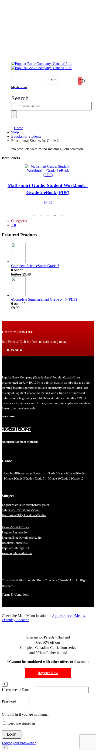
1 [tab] (34, 215)
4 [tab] (55, 215)
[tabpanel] (48, 184)
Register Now (48, 673)
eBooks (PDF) (14, 515)
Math (15, 504)
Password (9, 701)
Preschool (10, 473)
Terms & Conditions (15, 594)
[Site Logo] (41, 66)
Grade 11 (66, 478)
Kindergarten (24, 473)
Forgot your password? (19, 743)
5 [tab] (62, 215)
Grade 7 (62, 473)
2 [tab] (41, 215)
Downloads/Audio (34, 515)
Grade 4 (30, 478)
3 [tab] (48, 215)
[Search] (14, 114)
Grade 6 (53, 473)
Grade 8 (72, 473)
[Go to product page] (52, 253)
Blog (15, 537)
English (7, 504)
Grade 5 (40, 478)
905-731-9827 (16, 429)
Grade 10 (55, 478)
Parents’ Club (10, 527)
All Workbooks (22, 510)
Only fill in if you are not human (25, 714)
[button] (20, 98)
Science (23, 504)
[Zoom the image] (48, 369)
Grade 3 (20, 478)
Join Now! (15, 350)
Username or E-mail (16, 690)
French (32, 504)
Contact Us (20, 542)
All (13, 225)
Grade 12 (78, 478)
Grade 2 (10, 478)
